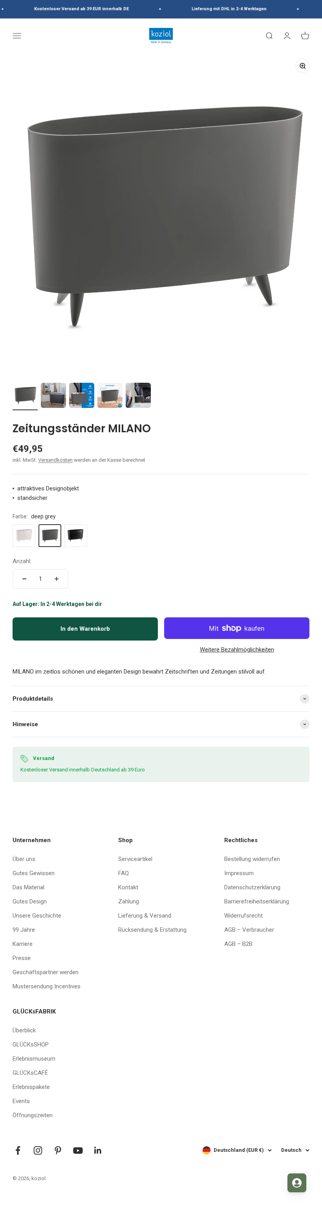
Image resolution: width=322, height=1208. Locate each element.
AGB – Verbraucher (249, 929)
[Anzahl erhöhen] (56, 578)
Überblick (24, 1030)
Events (21, 1101)
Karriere (23, 943)
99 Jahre (24, 929)
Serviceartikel (135, 859)
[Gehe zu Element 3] (81, 396)
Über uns (24, 859)
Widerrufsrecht (243, 915)
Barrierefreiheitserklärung (256, 901)
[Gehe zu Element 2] (53, 396)
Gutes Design (30, 901)
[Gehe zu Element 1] (25, 396)
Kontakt (128, 887)
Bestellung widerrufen (252, 859)
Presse (22, 958)
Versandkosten (55, 460)
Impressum (239, 873)
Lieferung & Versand (144, 915)
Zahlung (128, 901)
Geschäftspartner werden (46, 972)
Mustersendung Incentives (46, 986)
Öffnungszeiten (33, 1115)
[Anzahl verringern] (24, 578)
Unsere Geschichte (37, 915)
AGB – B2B (238, 943)
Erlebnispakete (31, 1087)
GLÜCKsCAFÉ (30, 1072)
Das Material (28, 887)
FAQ (123, 873)
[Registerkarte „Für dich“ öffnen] (296, 1182)
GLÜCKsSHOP (31, 1044)
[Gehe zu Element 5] (138, 396)
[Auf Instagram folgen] (38, 1150)
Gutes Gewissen (34, 873)
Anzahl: (22, 561)
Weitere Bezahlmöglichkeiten (237, 649)
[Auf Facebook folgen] (18, 1150)
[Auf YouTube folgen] (78, 1150)
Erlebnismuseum (34, 1058)
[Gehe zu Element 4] (110, 396)
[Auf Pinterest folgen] (58, 1150)
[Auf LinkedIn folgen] (98, 1150)
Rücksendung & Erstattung (152, 929)
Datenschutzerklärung (252, 887)
